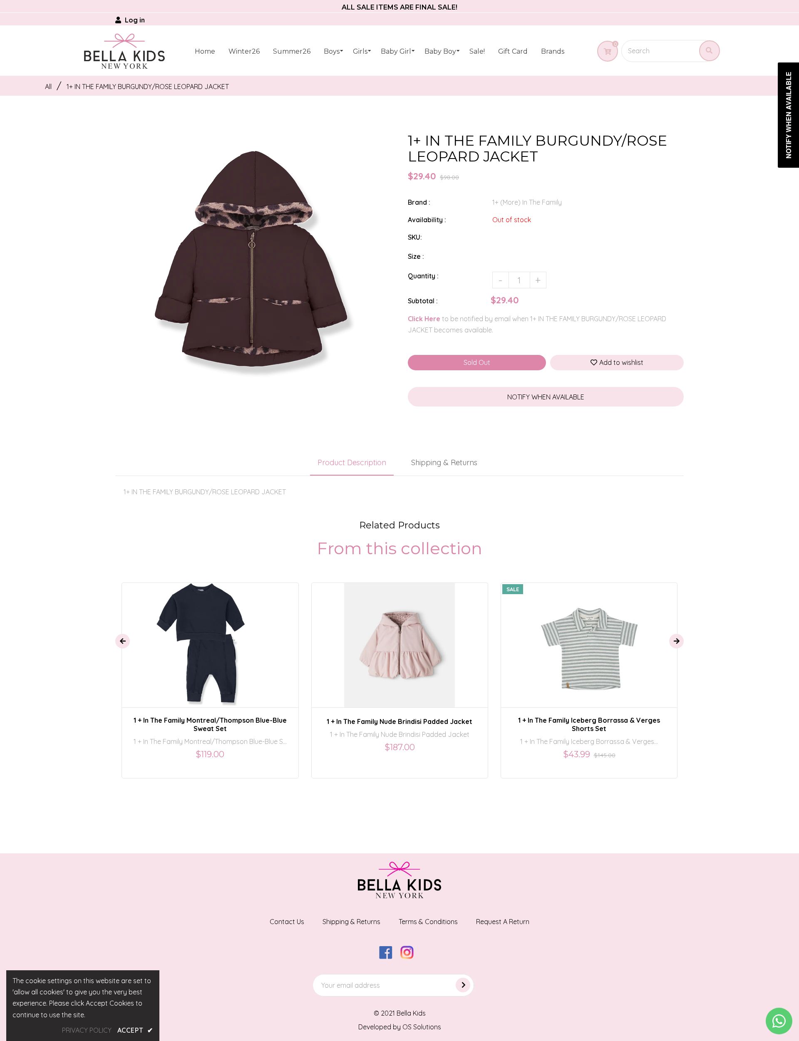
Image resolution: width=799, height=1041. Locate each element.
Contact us (287, 921)
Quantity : (423, 276)
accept (135, 1030)
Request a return (502, 921)
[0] (604, 51)
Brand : (419, 202)
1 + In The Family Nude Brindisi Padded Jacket (399, 721)
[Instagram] (410, 956)
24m (432, 638)
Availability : (427, 220)
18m (213, 638)
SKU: (415, 237)
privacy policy (87, 1030)
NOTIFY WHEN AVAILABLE (545, 397)
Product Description (352, 462)
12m (390, 638)
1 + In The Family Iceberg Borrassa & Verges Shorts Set (589, 724)
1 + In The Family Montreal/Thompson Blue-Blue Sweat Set (210, 724)
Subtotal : (423, 301)
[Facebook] (389, 956)
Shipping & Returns (444, 462)
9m (370, 638)
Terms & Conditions (428, 921)
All (48, 86)
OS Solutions (421, 1027)
